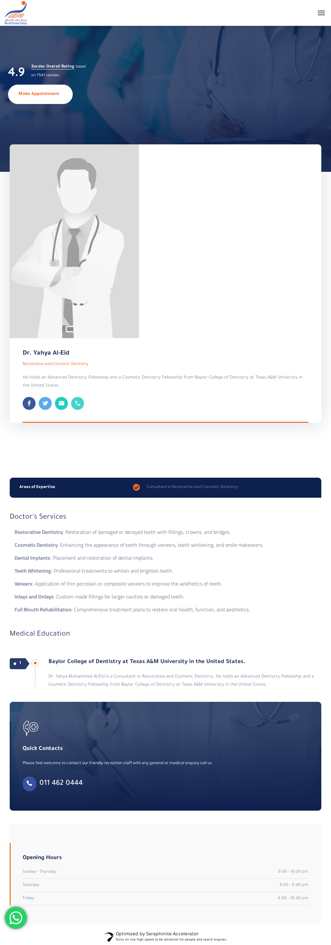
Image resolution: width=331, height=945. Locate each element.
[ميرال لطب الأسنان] (16, 13)
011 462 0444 (61, 784)
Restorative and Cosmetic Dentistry (55, 364)
